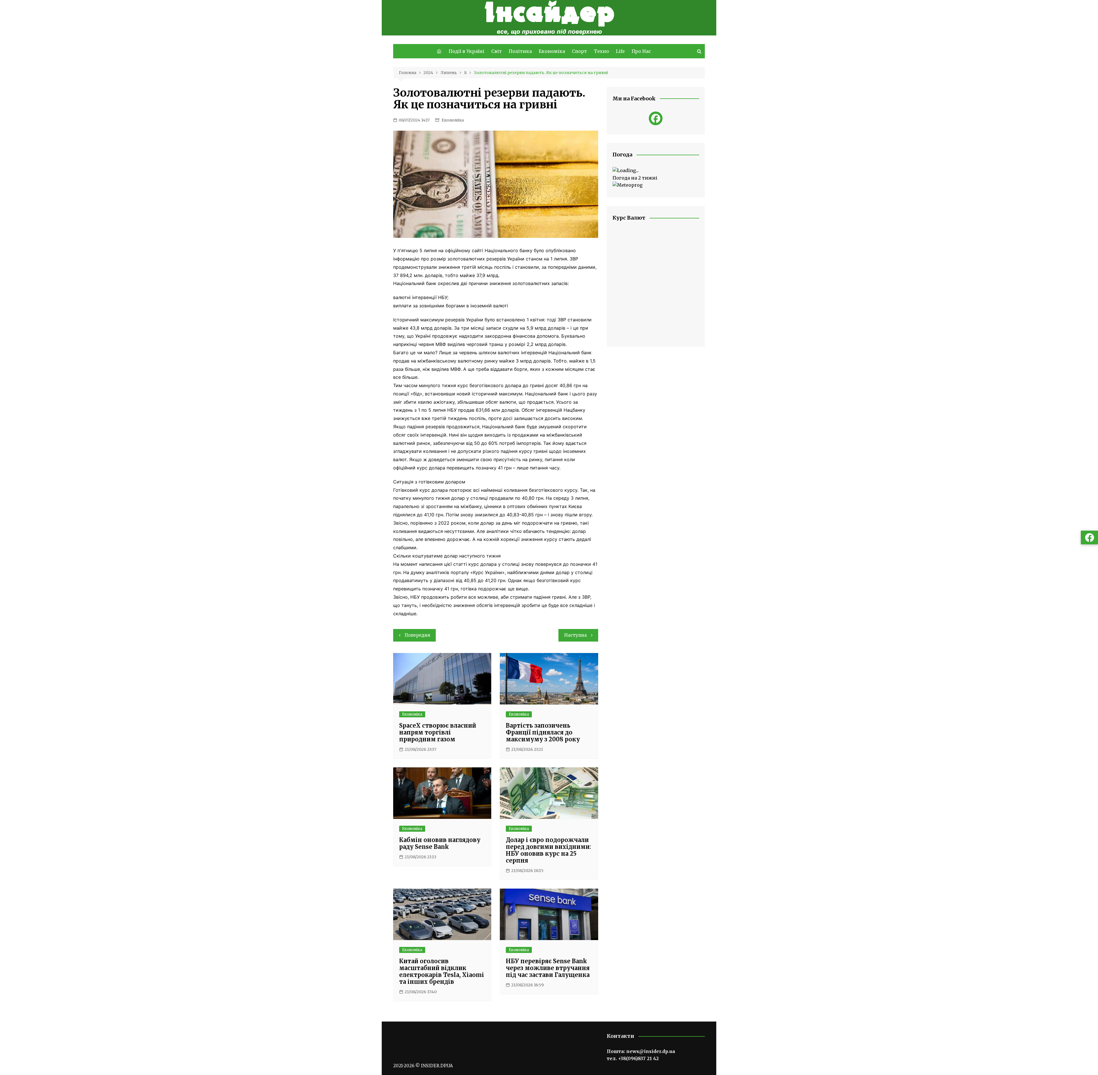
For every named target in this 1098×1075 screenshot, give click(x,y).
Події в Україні (466, 51)
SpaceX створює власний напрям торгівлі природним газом (437, 732)
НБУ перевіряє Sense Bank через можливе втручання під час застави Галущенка (548, 967)
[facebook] (656, 118)
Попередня (417, 635)
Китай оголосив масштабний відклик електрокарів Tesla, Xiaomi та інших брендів (441, 971)
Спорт (579, 51)
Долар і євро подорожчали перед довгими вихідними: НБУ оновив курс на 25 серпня (548, 850)
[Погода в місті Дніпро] (655, 170)
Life (620, 51)
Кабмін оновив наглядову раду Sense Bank (439, 843)
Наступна (575, 635)
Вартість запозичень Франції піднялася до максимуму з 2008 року (543, 732)
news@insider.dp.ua (650, 1051)
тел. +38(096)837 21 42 (633, 1058)
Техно (601, 51)
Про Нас (641, 51)
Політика (520, 51)
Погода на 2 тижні (634, 178)
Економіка (552, 51)
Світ (496, 51)
